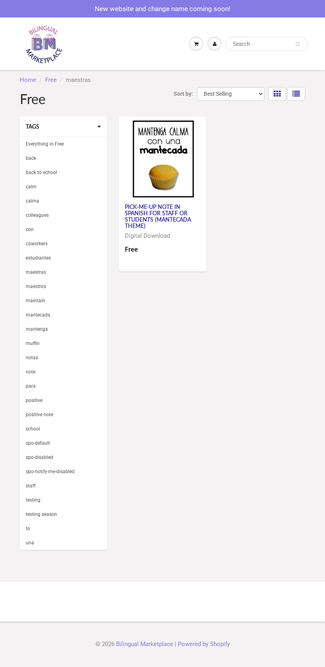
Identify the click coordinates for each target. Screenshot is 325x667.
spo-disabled (39, 457)
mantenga (37, 329)
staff (31, 486)
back (31, 158)
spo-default (38, 443)
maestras (36, 272)
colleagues (37, 215)
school (33, 429)
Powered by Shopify (204, 644)
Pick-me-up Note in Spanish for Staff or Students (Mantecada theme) (158, 216)
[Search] (297, 44)
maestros (36, 286)
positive (34, 400)
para (31, 386)
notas (32, 357)
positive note (39, 414)
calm (31, 186)
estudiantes (38, 258)
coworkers (37, 243)
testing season (41, 514)
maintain (35, 300)
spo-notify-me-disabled (50, 471)
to (28, 528)
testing (33, 500)
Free (51, 79)
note (30, 372)
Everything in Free (45, 144)
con (30, 229)
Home (28, 79)
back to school (41, 172)
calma (32, 201)
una (30, 543)
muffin (33, 343)
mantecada (38, 315)
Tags (32, 126)
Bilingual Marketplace (144, 644)
